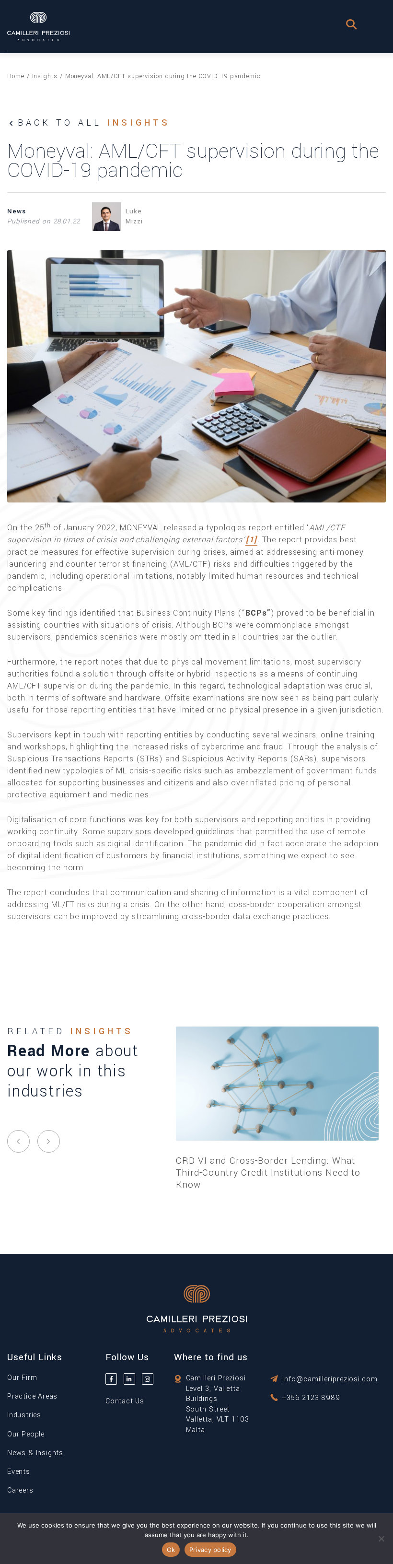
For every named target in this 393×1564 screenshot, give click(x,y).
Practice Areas (32, 1396)
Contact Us (124, 1401)
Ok (171, 1549)
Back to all (94, 123)
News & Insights (35, 1453)
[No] (381, 1538)
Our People (26, 1434)
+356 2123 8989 (311, 1397)
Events (18, 1472)
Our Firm (22, 1378)
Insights (45, 76)
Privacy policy (210, 1549)
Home (15, 76)
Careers (20, 1490)
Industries (24, 1415)
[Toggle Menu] (376, 24)
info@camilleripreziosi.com (329, 1379)
